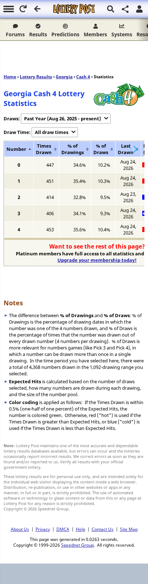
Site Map (129, 529)
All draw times (51, 132)
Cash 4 (83, 77)
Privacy (43, 529)
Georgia (64, 77)
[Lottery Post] (74, 9)
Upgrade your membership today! (97, 260)
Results (38, 34)
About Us (20, 529)
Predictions (65, 34)
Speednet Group (77, 545)
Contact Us (103, 529)
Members (95, 34)
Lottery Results (36, 77)
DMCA (62, 529)
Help (80, 529)
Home (10, 77)
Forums (15, 34)
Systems (121, 34)
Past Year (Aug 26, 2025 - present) (62, 118)
